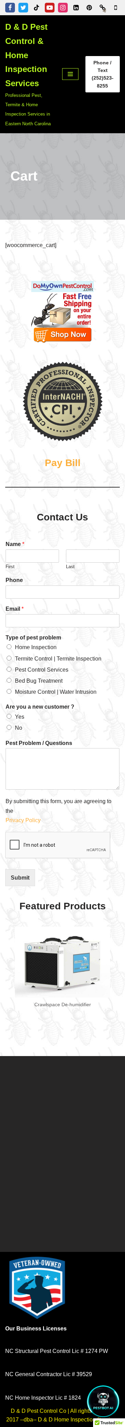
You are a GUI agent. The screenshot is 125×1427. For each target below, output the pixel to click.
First (10, 566)
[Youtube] (50, 7)
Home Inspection (36, 647)
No (18, 728)
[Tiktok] (36, 7)
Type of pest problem (33, 637)
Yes (19, 717)
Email (15, 609)
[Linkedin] (76, 7)
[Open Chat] (103, 1401)
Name (15, 544)
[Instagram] (63, 7)
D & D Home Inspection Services (78, 1420)
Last (70, 566)
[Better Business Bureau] (102, 7)
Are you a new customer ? (40, 707)
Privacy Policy (24, 820)
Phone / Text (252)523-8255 (103, 74)
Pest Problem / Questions (39, 743)
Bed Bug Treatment (38, 681)
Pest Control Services (41, 670)
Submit (20, 878)
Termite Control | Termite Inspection (58, 659)
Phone (14, 580)
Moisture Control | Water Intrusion (56, 692)
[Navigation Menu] (70, 74)
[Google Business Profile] (115, 7)
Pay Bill (63, 462)
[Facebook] (10, 7)
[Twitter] (23, 7)
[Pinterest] (89, 7)
